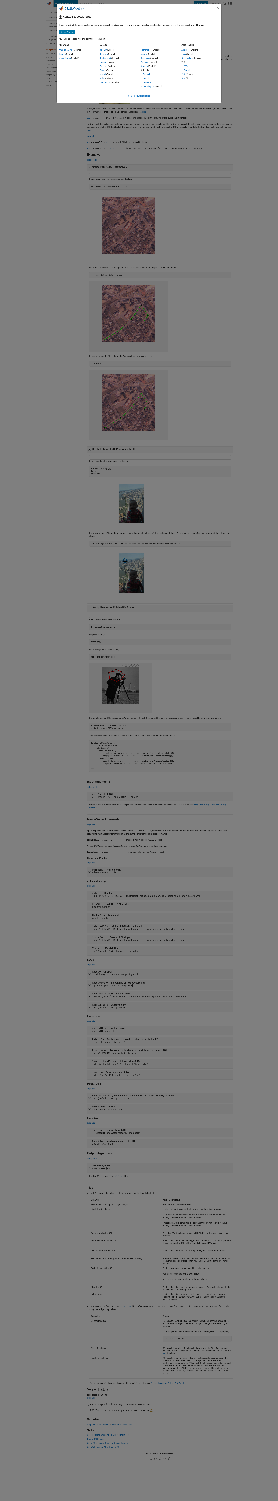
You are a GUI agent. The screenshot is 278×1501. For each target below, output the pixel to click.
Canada (62, 54)
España (103, 62)
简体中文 (188, 66)
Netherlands (146, 50)
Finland (103, 66)
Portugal (144, 62)
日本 (183, 74)
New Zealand (187, 58)
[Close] (218, 8)
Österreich (145, 58)
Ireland (103, 74)
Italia (102, 78)
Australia (185, 50)
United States (65, 58)
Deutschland (105, 58)
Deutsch (146, 74)
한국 (183, 78)
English (146, 78)
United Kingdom (148, 86)
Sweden (144, 66)
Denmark (104, 54)
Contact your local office (139, 96)
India (183, 54)
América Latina (65, 50)
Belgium (103, 50)
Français (147, 82)
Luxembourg (105, 82)
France (103, 70)
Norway (144, 54)
